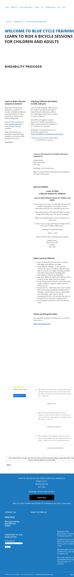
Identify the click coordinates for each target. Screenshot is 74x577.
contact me (41, 138)
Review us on (18, 395)
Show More (9, 142)
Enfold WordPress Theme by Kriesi (44, 574)
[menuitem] (7, 7)
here (52, 168)
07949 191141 (10, 517)
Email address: (10, 541)
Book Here (42, 497)
